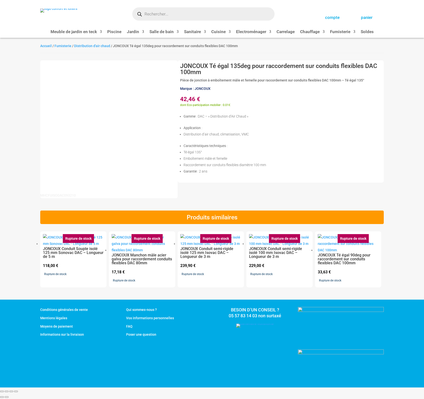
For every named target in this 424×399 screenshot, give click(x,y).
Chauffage (310, 32)
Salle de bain (161, 32)
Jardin (133, 32)
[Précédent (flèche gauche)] (2, 397)
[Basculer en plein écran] (7, 391)
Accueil (46, 46)
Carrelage (286, 32)
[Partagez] (11, 391)
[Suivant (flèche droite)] (7, 397)
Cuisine (218, 32)
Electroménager (251, 32)
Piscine (114, 32)
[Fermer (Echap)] (16, 391)
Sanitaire (192, 32)
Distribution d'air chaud (92, 46)
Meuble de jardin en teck (74, 32)
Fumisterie (340, 32)
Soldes (367, 32)
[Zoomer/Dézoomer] (2, 391)
